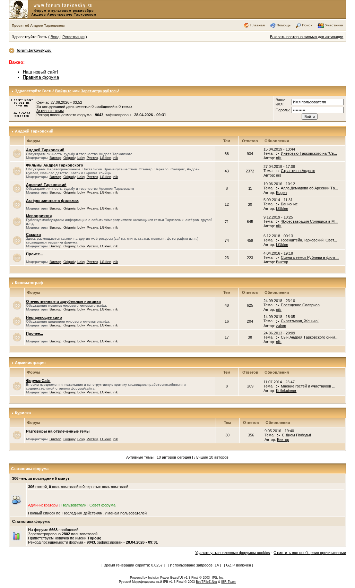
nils (279, 158)
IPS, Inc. (218, 577)
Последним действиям (82, 513)
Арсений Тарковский (46, 184)
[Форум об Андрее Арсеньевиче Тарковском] (54, 9)
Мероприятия (39, 216)
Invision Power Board (163, 577)
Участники (334, 25)
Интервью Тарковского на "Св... (309, 153)
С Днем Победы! (296, 435)
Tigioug (94, 538)
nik (115, 158)
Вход (55, 37)
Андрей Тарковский (34, 131)
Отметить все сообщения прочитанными (310, 553)
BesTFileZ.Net (206, 581)
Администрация (30, 362)
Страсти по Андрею (298, 171)
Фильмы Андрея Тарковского (54, 165)
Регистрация (73, 37)
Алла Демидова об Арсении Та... (309, 188)
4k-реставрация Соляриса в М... (309, 221)
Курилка (23, 413)
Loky (81, 158)
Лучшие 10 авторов (211, 457)
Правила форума (41, 77)
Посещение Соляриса (300, 305)
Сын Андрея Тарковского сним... (309, 337)
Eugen (281, 192)
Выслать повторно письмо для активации (306, 37)
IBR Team (228, 581)
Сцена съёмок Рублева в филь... (310, 257)
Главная (257, 25)
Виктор (55, 158)
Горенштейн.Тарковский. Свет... (309, 240)
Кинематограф (29, 283)
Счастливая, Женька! (300, 321)
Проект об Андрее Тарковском (38, 25)
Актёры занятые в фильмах (52, 200)
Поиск (307, 25)
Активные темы (50, 111)
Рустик (92, 158)
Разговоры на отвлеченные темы (57, 431)
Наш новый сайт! (40, 72)
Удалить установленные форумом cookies (232, 553)
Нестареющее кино (44, 317)
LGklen (105, 158)
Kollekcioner (286, 391)
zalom (281, 326)
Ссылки (33, 234)
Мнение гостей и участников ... (308, 386)
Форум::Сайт (38, 380)
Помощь (284, 25)
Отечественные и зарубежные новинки (63, 301)
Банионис (289, 204)
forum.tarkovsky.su (34, 50)
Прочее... (34, 254)
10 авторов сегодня (174, 457)
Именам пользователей (126, 513)
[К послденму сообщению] (278, 153)
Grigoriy (69, 158)
